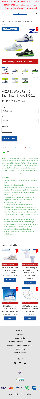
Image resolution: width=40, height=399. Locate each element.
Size (3, 117)
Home (3, 21)
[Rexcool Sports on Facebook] (14, 364)
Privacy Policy (14, 394)
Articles (20, 335)
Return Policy (20, 349)
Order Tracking (20, 338)
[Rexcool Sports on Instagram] (20, 364)
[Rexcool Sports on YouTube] (25, 364)
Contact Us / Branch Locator (20, 342)
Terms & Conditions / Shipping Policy (20, 345)
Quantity (5, 126)
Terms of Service (20, 353)
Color (4, 107)
